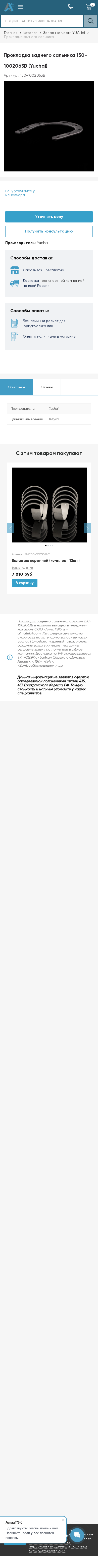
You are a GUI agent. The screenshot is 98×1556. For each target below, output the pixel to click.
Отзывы (47, 387)
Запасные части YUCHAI (64, 33)
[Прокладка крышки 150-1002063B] (49, 126)
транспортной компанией (62, 281)
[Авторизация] (95, 2)
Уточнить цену (49, 216)
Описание (16, 387)
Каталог (30, 33)
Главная (10, 33)
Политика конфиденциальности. (58, 1548)
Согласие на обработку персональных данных (50, 1544)
